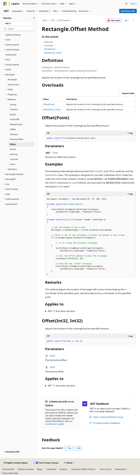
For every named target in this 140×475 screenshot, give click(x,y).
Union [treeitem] (12, 164)
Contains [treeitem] (14, 109)
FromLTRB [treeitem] (14, 119)
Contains (98, 171)
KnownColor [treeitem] (11, 54)
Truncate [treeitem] (14, 159)
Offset (112, 171)
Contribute (51, 469)
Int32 (52, 355)
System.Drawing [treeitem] (12, 34)
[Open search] (126, 3)
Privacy (63, 469)
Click (60, 186)
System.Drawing (61, 67)
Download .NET (128, 11)
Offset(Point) (49, 49)
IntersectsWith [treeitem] (16, 139)
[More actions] (133, 20)
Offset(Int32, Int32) (52, 52)
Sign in (133, 3)
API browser (63, 20)
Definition (48, 42)
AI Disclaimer (8, 469)
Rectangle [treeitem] (12, 79)
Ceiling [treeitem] (13, 104)
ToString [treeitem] (14, 154)
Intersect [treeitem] (14, 134)
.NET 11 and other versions (61, 311)
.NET (53, 20)
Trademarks (120, 469)
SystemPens (51, 175)
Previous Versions (26, 469)
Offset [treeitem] (13, 144)
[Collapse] (34, 18)
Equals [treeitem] (13, 114)
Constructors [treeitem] (13, 84)
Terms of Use (105, 469)
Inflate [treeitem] (13, 129)
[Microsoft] (5, 3)
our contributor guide (59, 422)
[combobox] (18, 23)
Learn (44, 20)
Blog (39, 469)
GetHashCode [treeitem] (16, 124)
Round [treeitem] (13, 149)
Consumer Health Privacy (82, 469)
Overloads (48, 45)
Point (55, 152)
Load (74, 182)
